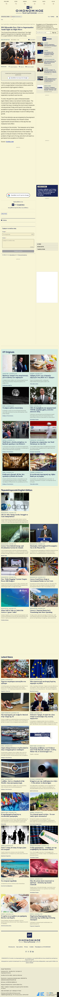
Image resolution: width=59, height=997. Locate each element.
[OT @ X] (28, 951)
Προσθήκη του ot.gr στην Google (19, 78)
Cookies (31, 947)
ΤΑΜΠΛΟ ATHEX (41, 249)
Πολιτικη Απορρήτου (22, 255)
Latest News (7, 657)
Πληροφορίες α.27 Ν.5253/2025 (43, 947)
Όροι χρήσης (19, 947)
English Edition (6, 24)
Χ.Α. (2, 19)
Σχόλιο (4, 238)
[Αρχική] (29, 935)
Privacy (26, 947)
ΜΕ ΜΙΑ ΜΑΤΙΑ (40, 246)
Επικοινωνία (11, 947)
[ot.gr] (29, 10)
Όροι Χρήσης (12, 255)
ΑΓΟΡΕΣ (39, 244)
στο (19, 205)
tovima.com (10, 142)
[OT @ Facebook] (26, 951)
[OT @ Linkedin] (33, 951)
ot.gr (2, 24)
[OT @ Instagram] (30, 951)
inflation (4, 213)
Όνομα (3, 231)
